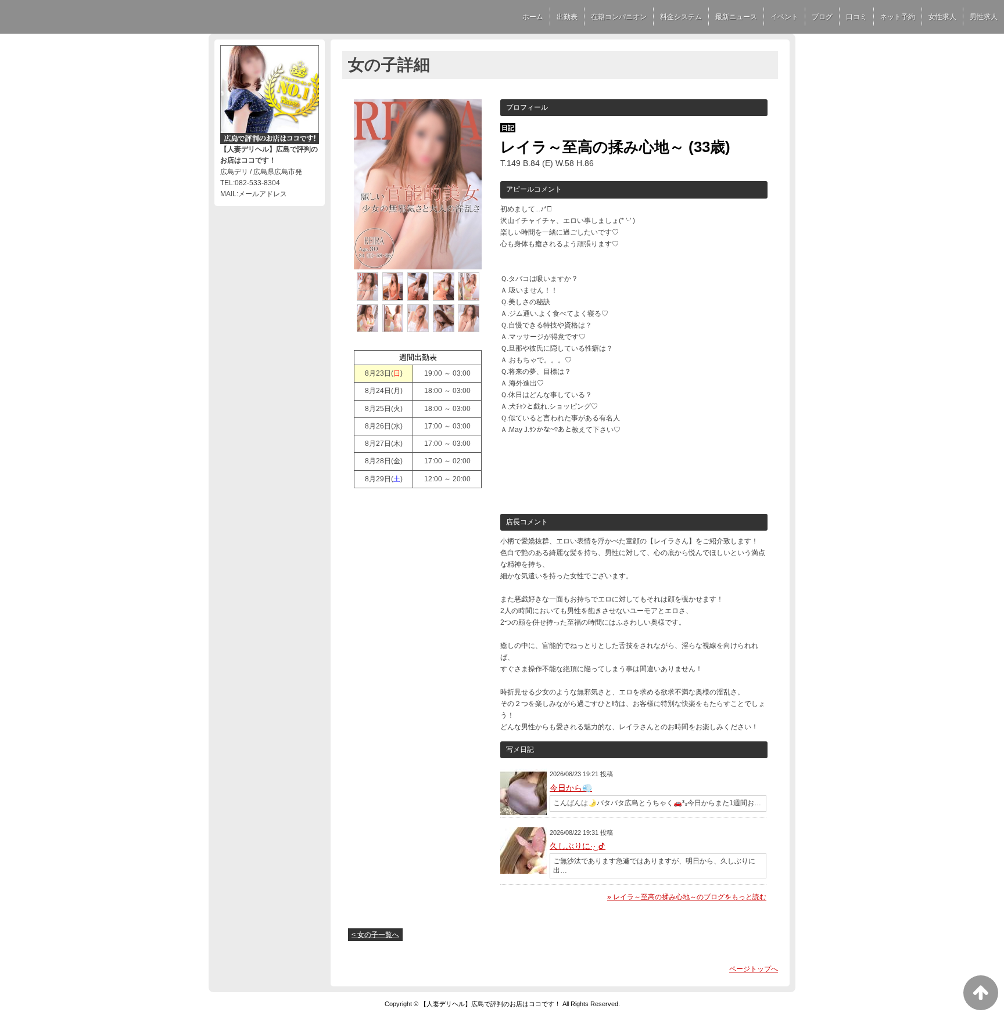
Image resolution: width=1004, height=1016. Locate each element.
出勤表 (567, 17)
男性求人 (984, 17)
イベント (784, 17)
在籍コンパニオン (619, 17)
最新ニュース (736, 17)
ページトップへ (753, 969)
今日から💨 (571, 787)
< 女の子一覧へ (375, 935)
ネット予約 (897, 17)
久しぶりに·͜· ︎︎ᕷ (577, 846)
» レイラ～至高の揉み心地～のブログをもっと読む (686, 897)
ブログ (822, 17)
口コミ (856, 17)
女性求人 (942, 17)
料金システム (681, 17)
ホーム (532, 17)
